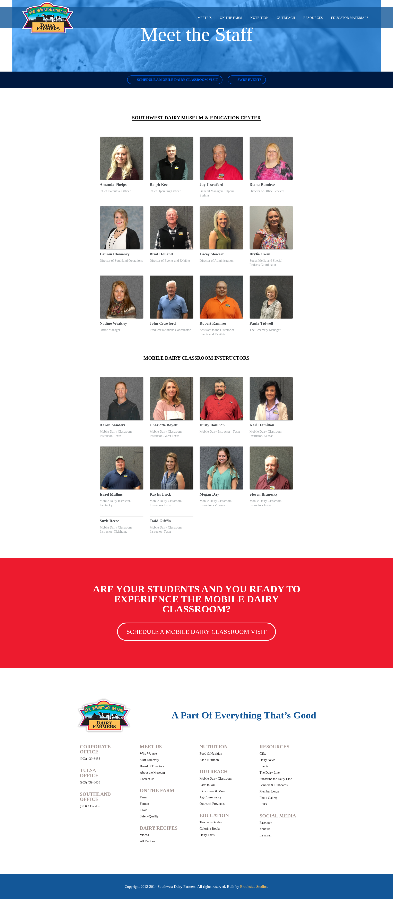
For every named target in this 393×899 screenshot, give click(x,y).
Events (264, 766)
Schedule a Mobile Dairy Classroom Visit (177, 80)
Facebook (266, 822)
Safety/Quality (149, 816)
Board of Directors (152, 766)
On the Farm (231, 17)
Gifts (263, 753)
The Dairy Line (270, 772)
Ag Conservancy (210, 797)
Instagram (266, 835)
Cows (143, 810)
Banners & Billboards (274, 785)
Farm (143, 797)
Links (263, 804)
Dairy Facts (207, 835)
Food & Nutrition (211, 753)
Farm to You (208, 785)
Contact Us (147, 779)
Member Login (269, 791)
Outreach (286, 17)
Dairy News (267, 760)
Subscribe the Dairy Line (276, 779)
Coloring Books (210, 828)
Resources (313, 17)
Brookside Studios (253, 886)
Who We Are (148, 753)
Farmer (144, 803)
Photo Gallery (269, 797)
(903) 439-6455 (90, 758)
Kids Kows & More (212, 791)
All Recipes (147, 841)
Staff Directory (149, 760)
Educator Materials (349, 17)
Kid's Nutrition (209, 760)
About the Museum (152, 772)
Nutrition (259, 17)
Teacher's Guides (211, 822)
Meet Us (205, 17)
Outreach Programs (212, 803)
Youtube (265, 829)
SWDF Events (249, 80)
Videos (144, 835)
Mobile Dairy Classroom (216, 778)
